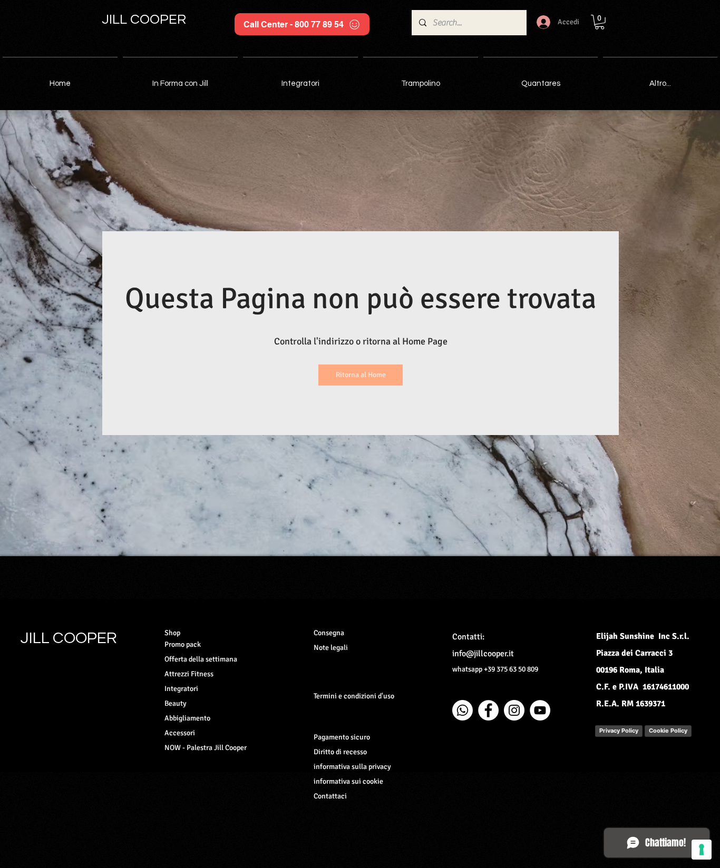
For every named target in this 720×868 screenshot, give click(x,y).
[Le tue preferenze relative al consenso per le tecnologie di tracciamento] (702, 850)
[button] (599, 22)
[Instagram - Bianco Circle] (514, 710)
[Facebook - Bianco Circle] (488, 710)
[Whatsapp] (462, 710)
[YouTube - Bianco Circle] (540, 710)
